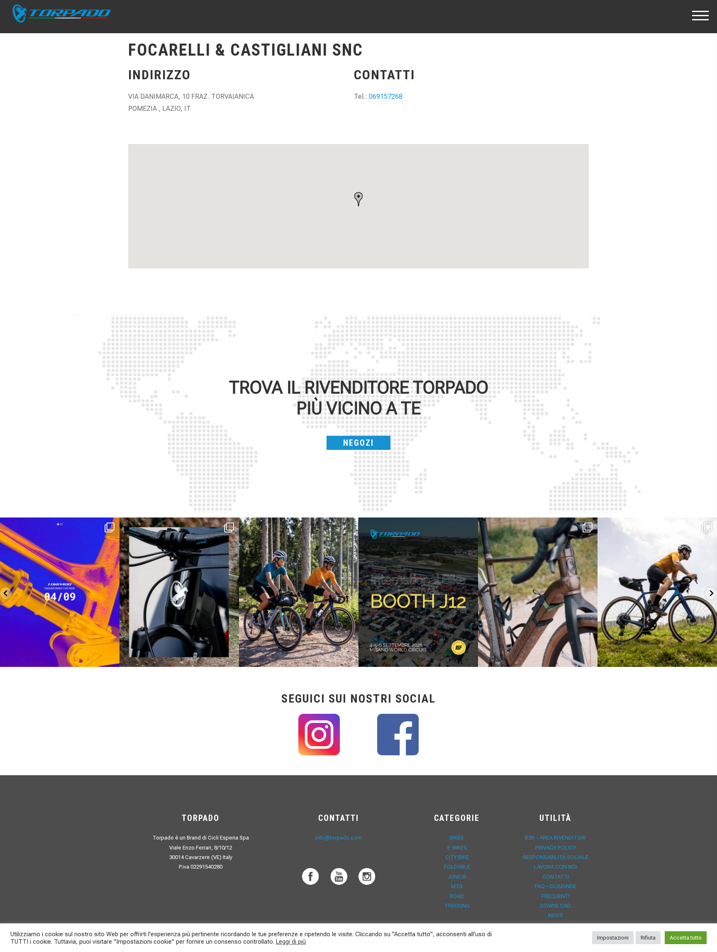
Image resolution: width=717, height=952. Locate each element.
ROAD (457, 896)
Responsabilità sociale (555, 857)
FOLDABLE (457, 867)
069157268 (385, 96)
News (555, 915)
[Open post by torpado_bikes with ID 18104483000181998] (538, 592)
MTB (457, 886)
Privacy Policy (555, 848)
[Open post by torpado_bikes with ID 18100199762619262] (60, 592)
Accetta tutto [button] (686, 938)
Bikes (457, 838)
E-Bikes (457, 848)
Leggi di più (291, 941)
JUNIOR (456, 877)
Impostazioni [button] (613, 938)
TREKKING (457, 906)
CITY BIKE (457, 857)
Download (555, 906)
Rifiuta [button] (648, 938)
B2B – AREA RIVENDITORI (555, 838)
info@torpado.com (338, 838)
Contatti (555, 877)
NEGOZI (358, 443)
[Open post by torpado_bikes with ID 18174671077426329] (657, 592)
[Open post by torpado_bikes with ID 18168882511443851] (179, 592)
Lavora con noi (555, 867)
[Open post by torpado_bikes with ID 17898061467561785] (298, 592)
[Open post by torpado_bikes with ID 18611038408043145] (418, 592)
